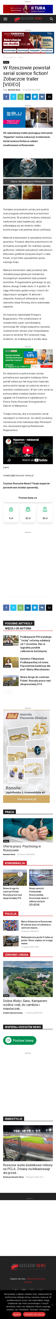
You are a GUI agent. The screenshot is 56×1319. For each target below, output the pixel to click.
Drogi (6, 685)
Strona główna (9, 57)
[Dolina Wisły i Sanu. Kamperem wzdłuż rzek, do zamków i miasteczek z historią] (28, 979)
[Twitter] (13, 97)
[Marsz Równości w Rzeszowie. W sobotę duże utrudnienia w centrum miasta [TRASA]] (11, 925)
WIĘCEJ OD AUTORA (18, 628)
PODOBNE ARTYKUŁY (19, 623)
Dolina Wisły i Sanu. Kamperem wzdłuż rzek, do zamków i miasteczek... (25, 1005)
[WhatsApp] (20, 97)
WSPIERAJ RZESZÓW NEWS (23, 1027)
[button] (5, 19)
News (21, 57)
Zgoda (17, 1314)
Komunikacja (15, 863)
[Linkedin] (28, 97)
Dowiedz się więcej (34, 1314)
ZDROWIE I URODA (16, 954)
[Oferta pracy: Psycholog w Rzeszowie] (28, 830)
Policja (10, 913)
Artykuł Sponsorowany (13, 1013)
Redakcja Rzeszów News (13, 1177)
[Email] (49, 97)
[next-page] (10, 692)
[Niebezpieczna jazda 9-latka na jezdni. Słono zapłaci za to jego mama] (11, 941)
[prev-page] (5, 692)
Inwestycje (8, 1160)
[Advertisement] (28, 562)
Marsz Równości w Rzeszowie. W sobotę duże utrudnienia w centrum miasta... (36, 924)
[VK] (42, 97)
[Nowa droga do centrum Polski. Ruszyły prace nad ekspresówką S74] (11, 680)
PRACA (9, 812)
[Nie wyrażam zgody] (52, 1304)
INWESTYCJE (13, 1119)
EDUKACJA (8, 644)
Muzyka (7, 666)
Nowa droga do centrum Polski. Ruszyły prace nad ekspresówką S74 (35, 680)
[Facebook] (6, 97)
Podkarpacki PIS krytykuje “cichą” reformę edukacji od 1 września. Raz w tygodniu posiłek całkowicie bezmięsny (35, 644)
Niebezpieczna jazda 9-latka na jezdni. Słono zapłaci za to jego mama (37, 940)
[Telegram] (35, 97)
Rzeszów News (14, 90)
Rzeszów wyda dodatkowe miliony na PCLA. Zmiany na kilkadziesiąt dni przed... (28, 1169)
